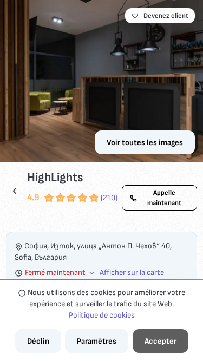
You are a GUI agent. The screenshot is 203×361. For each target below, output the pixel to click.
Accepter (160, 341)
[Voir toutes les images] (101, 81)
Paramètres (96, 341)
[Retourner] (14, 190)
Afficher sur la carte (132, 272)
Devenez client (165, 15)
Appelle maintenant (164, 197)
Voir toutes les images (145, 142)
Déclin (38, 341)
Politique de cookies (102, 315)
